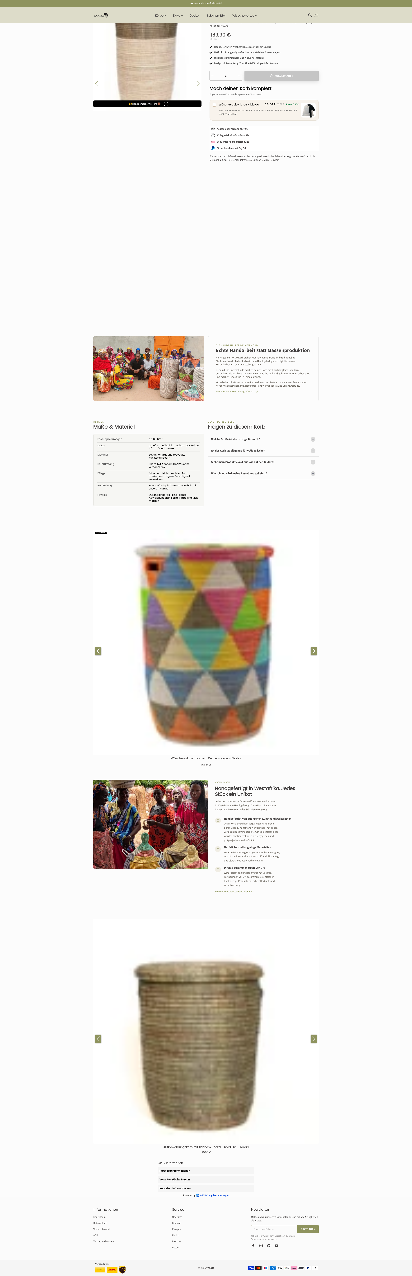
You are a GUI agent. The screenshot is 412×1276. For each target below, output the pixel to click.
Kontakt (176, 1223)
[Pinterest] (269, 1245)
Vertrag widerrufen (103, 1241)
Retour (176, 1247)
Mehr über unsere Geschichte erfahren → (234, 891)
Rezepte (176, 1229)
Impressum (99, 1217)
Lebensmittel (216, 16)
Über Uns (177, 1217)
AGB (95, 1235)
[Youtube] (276, 1245)
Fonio (175, 1235)
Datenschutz (100, 1223)
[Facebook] (253, 1245)
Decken (195, 16)
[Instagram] (261, 1245)
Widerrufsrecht (101, 1229)
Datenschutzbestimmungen (263, 1239)
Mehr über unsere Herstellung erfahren (234, 391)
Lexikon (176, 1241)
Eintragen (308, 1229)
